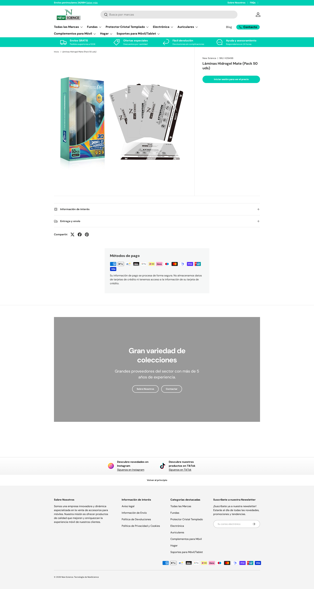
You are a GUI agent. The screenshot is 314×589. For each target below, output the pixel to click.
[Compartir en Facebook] (79, 234)
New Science (209, 58)
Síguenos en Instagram (130, 469)
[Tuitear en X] (72, 234)
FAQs (253, 2)
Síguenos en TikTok (180, 469)
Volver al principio (157, 480)
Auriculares (177, 532)
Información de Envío (134, 512)
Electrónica (177, 526)
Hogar (174, 545)
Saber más (92, 2)
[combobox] (169, 15)
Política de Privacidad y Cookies (141, 526)
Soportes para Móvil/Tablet (186, 552)
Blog (229, 27)
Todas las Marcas (180, 506)
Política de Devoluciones (136, 519)
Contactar (171, 388)
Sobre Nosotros (236, 2)
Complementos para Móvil (186, 539)
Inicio (56, 52)
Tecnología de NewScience (86, 577)
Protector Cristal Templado (186, 519)
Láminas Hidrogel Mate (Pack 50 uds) (79, 52)
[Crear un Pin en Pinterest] (86, 234)
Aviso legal (128, 506)
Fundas (174, 512)
